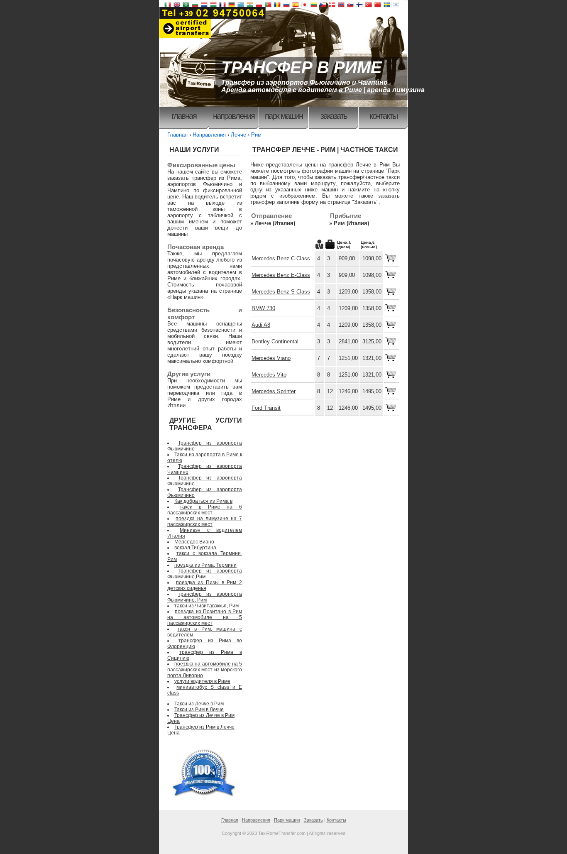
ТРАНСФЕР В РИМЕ (301, 67)
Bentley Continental (275, 341)
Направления (233, 115)
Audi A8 (261, 325)
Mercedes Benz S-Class (281, 292)
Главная (183, 115)
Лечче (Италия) (275, 223)
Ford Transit (266, 408)
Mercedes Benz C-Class (281, 258)
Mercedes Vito (269, 375)
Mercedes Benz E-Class (281, 275)
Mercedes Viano (271, 358)
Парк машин (284, 115)
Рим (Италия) (351, 223)
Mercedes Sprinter (274, 391)
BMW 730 (263, 308)
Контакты (383, 115)
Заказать (333, 115)
